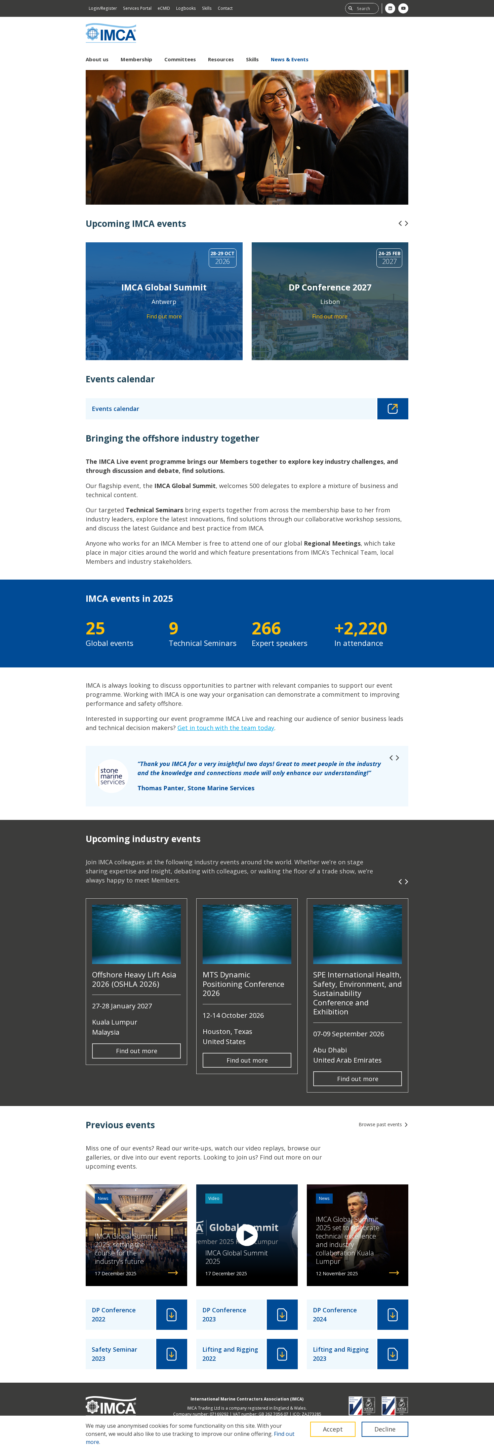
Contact (225, 8)
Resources (221, 59)
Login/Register (103, 8)
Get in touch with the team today (225, 728)
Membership (136, 59)
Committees (180, 59)
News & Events (289, 59)
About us (97, 59)
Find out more (136, 1051)
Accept (333, 1429)
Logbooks (186, 8)
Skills (207, 8)
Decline (385, 1429)
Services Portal (137, 8)
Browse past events (380, 1124)
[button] (400, 223)
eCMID (164, 8)
